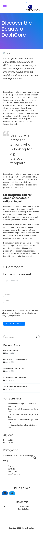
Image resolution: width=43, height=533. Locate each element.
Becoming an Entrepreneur (15, 359)
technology (28, 456)
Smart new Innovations (13, 368)
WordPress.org (14, 474)
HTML (13, 456)
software (20, 456)
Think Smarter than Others (15, 386)
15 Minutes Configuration (14, 377)
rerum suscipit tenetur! (13, 254)
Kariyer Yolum (24, 506)
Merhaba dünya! (10, 350)
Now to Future (23, 509)
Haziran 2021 (8, 440)
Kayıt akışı (12, 469)
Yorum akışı (12, 472)
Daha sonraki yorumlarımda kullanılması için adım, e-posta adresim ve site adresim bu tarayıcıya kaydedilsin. (20, 313)
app (5, 456)
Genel (9, 456)
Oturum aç (12, 466)
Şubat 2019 (8, 443)
